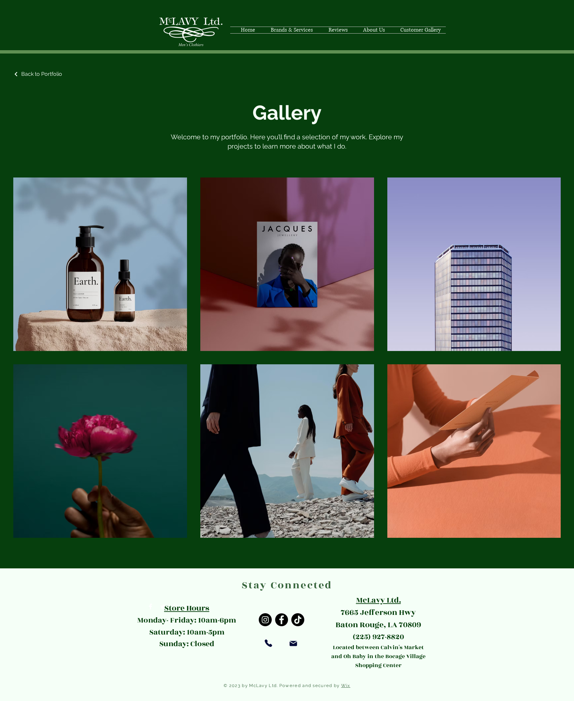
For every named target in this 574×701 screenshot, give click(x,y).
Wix (345, 685)
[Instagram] (265, 619)
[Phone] (268, 643)
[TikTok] (297, 619)
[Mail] (293, 643)
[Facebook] (281, 619)
